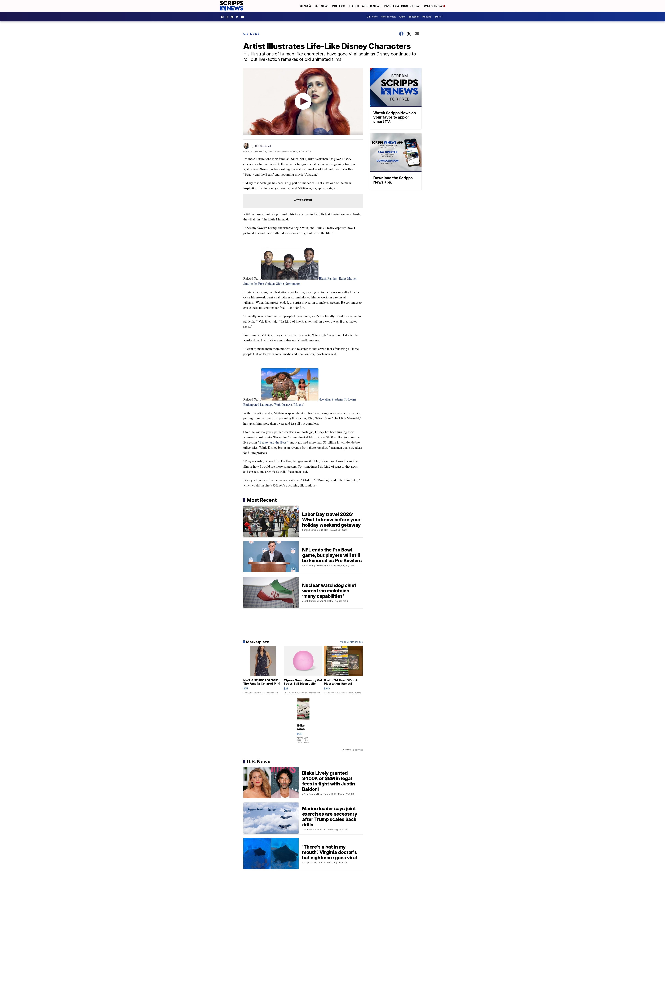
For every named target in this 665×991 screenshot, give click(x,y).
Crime (402, 17)
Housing (426, 17)
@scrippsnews (243, 17)
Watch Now (433, 6)
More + (439, 17)
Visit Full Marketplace (351, 642)
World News (371, 6)
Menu (304, 6)
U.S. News (322, 6)
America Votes (388, 17)
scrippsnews (223, 17)
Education (414, 17)
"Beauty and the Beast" (273, 442)
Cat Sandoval (263, 146)
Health (353, 6)
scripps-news (233, 17)
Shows (416, 6)
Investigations (396, 6)
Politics (338, 6)
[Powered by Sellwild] (358, 750)
